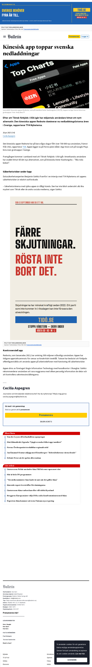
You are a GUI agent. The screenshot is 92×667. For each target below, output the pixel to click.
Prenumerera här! (10, 612)
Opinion (49, 658)
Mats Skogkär (7, 624)
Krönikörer (50, 654)
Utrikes (5, 661)
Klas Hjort (6, 626)
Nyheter (5, 654)
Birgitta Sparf (7, 643)
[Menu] (4, 36)
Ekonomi (6, 664)
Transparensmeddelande (31, 29)
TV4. (24, 146)
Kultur (49, 664)
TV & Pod (6, 658)
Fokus (49, 661)
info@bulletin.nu (15, 598)
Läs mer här (80, 654)
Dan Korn (5, 629)
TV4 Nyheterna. (34, 125)
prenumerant (25, 410)
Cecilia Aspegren (9, 136)
